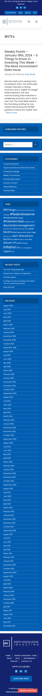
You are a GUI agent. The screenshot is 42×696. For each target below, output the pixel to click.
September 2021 (9, 530)
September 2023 (9, 439)
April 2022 (7, 504)
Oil (18, 247)
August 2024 (8, 397)
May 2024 (7, 408)
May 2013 (6, 622)
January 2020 (8, 595)
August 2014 (8, 614)
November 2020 (9, 565)
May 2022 (7, 500)
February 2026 (8, 328)
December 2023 (9, 428)
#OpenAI (28, 222)
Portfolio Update (9, 277)
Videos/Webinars (10, 187)
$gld (34, 232)
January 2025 (8, 378)
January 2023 (8, 469)
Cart (34, 13)
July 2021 (6, 538)
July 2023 (7, 447)
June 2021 (7, 542)
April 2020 (7, 584)
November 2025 (9, 340)
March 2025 (7, 370)
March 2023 (7, 462)
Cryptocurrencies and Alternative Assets (19, 168)
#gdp (20, 218)
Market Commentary (11, 175)
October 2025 (8, 344)
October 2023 (8, 435)
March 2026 (8, 325)
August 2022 (8, 489)
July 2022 (7, 492)
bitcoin (7, 242)
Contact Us (26, 661)
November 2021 (9, 523)
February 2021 (8, 557)
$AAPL (27, 229)
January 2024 (8, 424)
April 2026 (7, 321)
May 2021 (6, 546)
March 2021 (7, 553)
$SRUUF (17, 239)
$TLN (27, 239)
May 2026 (7, 317)
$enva (20, 232)
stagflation (28, 248)
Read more (11, 112)
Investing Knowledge (11, 171)
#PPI (10, 229)
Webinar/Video (9, 190)
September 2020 (9, 572)
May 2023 (7, 454)
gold (19, 243)
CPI (14, 242)
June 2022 (7, 496)
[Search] (35, 144)
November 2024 (9, 386)
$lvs (21, 236)
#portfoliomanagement (19, 225)
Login (20, 13)
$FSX (25, 232)
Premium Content (10, 183)
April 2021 (6, 549)
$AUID (7, 232)
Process (14, 661)
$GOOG (5, 236)
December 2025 (9, 336)
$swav (22, 239)
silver (22, 248)
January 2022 (8, 515)
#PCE (33, 222)
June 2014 (7, 618)
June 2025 (7, 359)
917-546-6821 (24, 666)
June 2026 (7, 313)
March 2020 (8, 588)
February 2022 (8, 511)
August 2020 (8, 576)
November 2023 (9, 431)
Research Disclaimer (13, 692)
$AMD (31, 229)
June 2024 (7, 405)
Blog (17, 658)
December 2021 (9, 519)
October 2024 (8, 389)
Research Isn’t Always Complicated (17, 273)
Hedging (25, 243)
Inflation (10, 247)
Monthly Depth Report (11, 179)
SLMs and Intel (8, 287)
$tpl (30, 239)
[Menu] (36, 21)
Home (8, 655)
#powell (6, 229)
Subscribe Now (11, 13)
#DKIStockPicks (30, 210)
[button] (29, 21)
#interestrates (13, 221)
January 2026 (8, 332)
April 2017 (6, 607)
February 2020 (8, 591)
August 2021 (8, 534)
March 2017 (7, 610)
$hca (10, 236)
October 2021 (8, 527)
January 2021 (8, 561)
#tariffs (15, 229)
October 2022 (8, 481)
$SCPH (6, 239)
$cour (14, 232)
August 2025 (8, 351)
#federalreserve (22, 214)
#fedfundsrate (10, 217)
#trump (21, 229)
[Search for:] (17, 144)
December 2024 (9, 382)
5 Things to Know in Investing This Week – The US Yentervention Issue (19, 282)
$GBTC (29, 232)
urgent (7, 251)
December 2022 (9, 473)
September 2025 (9, 347)
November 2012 (9, 626)
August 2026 (8, 306)
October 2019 (8, 603)
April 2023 (7, 458)
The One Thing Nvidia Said (13, 269)
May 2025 (7, 363)
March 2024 (8, 416)
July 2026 (7, 309)
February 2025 (8, 374)
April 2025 (7, 367)
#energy (6, 215)
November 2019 (9, 599)
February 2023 (8, 466)
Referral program (28, 690)
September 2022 (9, 485)
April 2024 (7, 412)
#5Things (9, 210)
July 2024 (7, 401)
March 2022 (7, 508)
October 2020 (8, 569)
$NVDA (29, 236)
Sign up (27, 13)
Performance (29, 658)
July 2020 (7, 580)
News (9, 658)
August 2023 (8, 443)
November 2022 (9, 477)
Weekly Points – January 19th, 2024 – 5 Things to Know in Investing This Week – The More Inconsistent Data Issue (21, 61)
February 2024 (9, 420)
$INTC (16, 236)
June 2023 (7, 450)
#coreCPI (22, 210)
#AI (17, 210)
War (13, 251)
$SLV (12, 239)
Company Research (11, 164)
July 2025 (7, 355)
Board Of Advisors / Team (25, 655)
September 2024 (10, 393)
